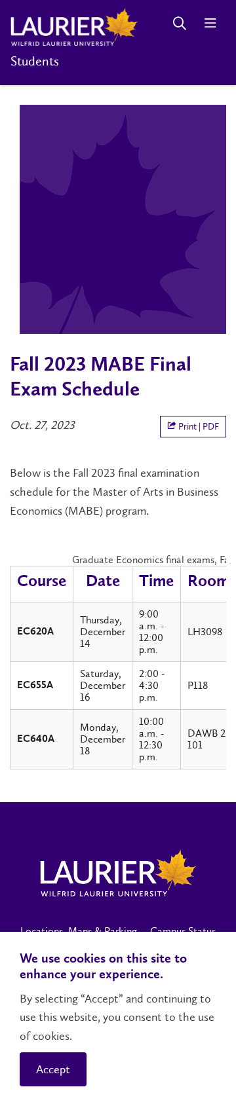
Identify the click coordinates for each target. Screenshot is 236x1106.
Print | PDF (197, 426)
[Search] (179, 23)
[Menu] (210, 23)
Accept (53, 1069)
